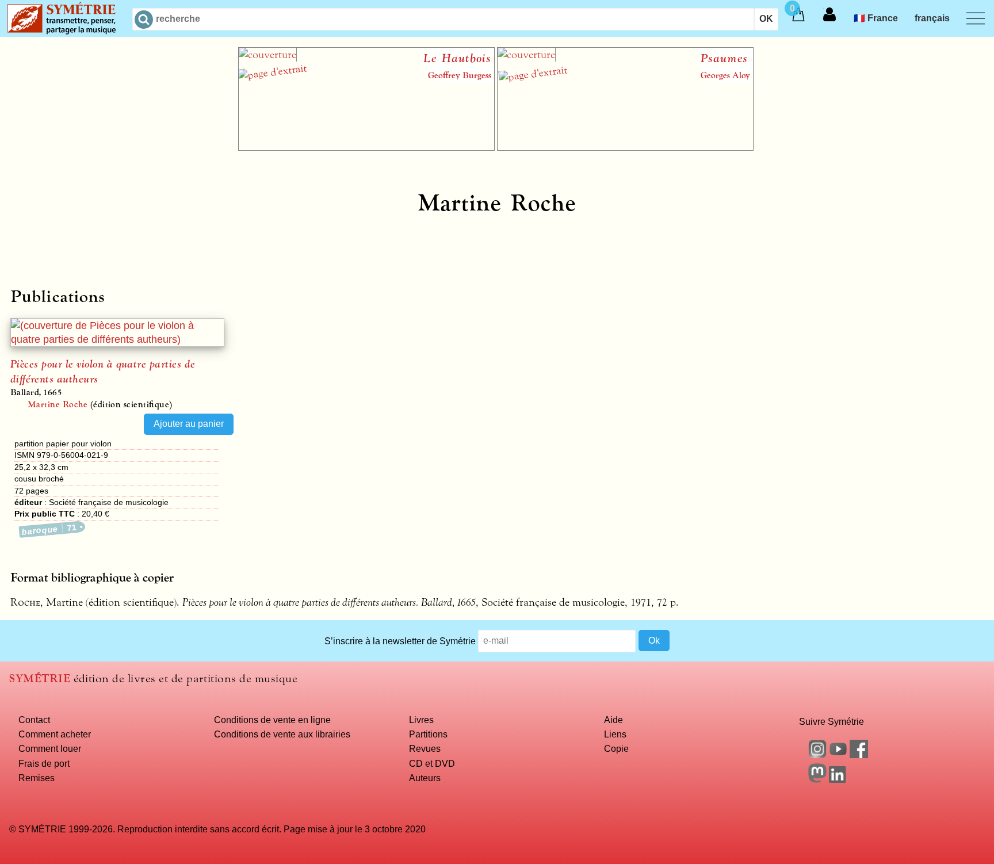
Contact (34, 719)
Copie (616, 748)
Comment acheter (54, 734)
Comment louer (49, 748)
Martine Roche (57, 404)
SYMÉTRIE (39, 678)
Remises (36, 778)
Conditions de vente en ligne (272, 719)
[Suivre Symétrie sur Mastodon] (817, 779)
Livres (421, 719)
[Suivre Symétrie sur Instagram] (817, 755)
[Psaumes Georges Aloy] (625, 147)
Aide (613, 719)
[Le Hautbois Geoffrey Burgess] (366, 147)
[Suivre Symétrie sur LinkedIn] (838, 779)
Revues (425, 748)
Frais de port (44, 763)
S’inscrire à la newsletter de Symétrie (400, 640)
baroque (49, 529)
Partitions (428, 734)
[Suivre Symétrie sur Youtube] (838, 755)
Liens (615, 734)
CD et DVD (432, 763)
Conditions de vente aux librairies (282, 734)
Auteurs (425, 778)
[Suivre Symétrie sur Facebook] (859, 755)
